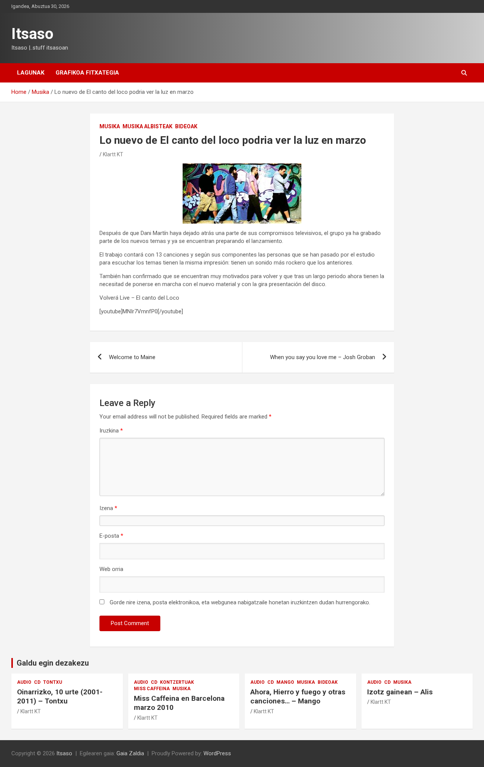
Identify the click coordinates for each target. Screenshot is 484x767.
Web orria (111, 569)
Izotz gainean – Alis (400, 692)
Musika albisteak (147, 126)
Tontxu (52, 682)
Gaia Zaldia (130, 753)
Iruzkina (111, 430)
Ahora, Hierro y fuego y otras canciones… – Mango (297, 697)
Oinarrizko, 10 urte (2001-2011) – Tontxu (59, 697)
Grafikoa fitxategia (87, 72)
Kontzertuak (177, 682)
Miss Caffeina (152, 688)
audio (24, 682)
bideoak (186, 126)
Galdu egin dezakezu (53, 662)
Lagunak (30, 72)
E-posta (111, 535)
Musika (109, 126)
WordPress (217, 753)
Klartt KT (113, 154)
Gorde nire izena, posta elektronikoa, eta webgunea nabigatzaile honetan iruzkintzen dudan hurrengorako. (240, 602)
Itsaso (32, 34)
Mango (285, 682)
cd (37, 682)
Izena (108, 508)
